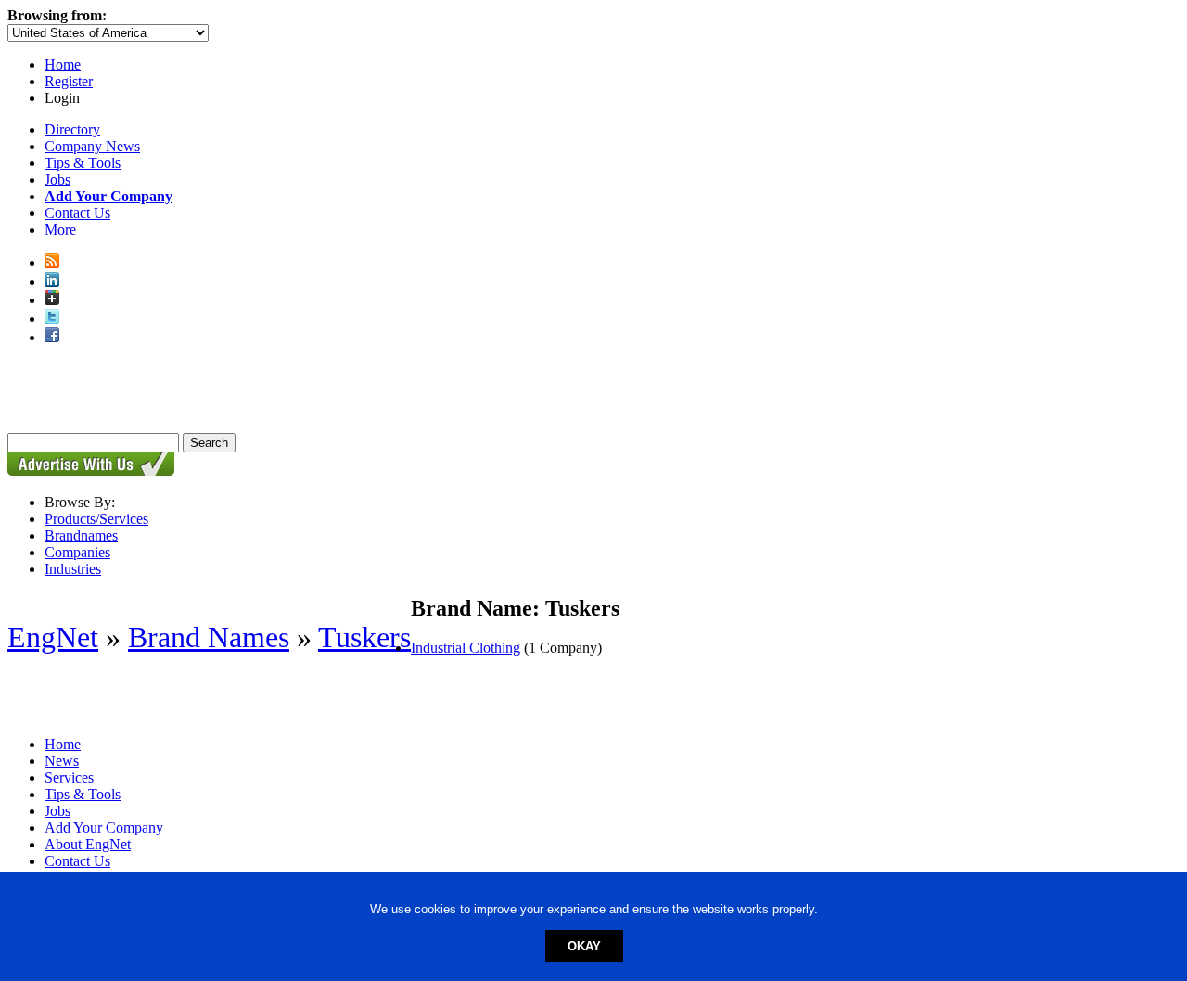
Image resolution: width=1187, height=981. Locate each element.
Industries (73, 569)
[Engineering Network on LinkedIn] (52, 281)
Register (69, 81)
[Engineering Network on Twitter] (52, 318)
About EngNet (88, 844)
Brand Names (208, 637)
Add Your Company (104, 827)
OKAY (584, 946)
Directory (72, 129)
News (62, 761)
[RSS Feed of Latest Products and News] (52, 263)
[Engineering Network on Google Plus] (52, 300)
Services (69, 777)
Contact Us (77, 213)
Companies (77, 552)
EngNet (52, 637)
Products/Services (96, 519)
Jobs (57, 179)
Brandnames (81, 535)
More (60, 229)
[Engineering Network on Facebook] (52, 337)
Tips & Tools (83, 163)
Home (63, 64)
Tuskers (364, 637)
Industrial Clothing (465, 648)
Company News (92, 146)
